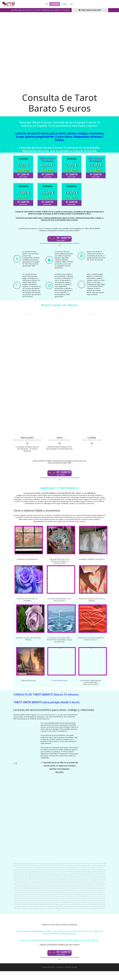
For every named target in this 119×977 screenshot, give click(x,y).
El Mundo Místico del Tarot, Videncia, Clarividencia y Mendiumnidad (59, 561)
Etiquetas (60, 967)
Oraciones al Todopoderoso (27, 559)
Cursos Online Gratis (59, 680)
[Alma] (59, 374)
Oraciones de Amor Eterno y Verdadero (27, 600)
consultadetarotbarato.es (48, 715)
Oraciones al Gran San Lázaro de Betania (28, 639)
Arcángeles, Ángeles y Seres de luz (92, 559)
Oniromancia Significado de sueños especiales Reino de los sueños (90, 682)
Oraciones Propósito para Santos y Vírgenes (92, 600)
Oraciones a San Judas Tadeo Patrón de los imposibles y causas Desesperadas (59, 640)
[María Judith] (27, 374)
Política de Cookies (48, 967)
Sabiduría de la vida (28, 680)
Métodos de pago (71, 967)
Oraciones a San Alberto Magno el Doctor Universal (91, 639)
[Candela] (92, 374)
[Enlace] (8, 4)
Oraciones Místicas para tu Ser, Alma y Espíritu (59, 600)
